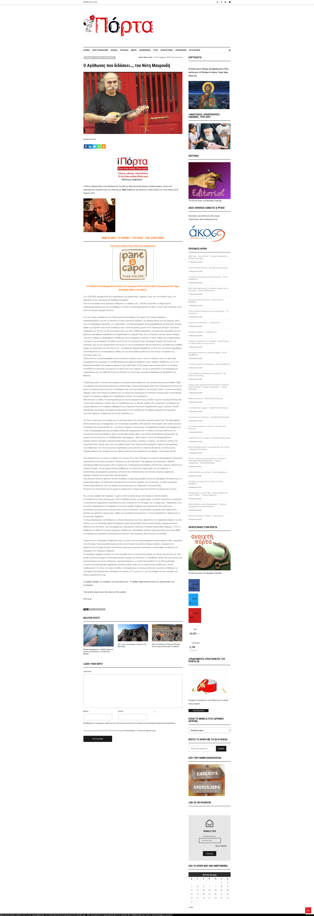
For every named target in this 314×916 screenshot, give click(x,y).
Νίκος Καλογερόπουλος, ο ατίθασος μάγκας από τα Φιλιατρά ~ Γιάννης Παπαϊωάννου (209, 289)
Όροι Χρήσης (194, 50)
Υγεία (155, 50)
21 (215, 894)
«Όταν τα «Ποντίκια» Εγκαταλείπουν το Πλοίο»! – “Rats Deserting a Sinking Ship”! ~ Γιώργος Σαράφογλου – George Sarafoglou (208, 461)
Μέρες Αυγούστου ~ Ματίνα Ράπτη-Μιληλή (206, 398)
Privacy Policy (129, 731)
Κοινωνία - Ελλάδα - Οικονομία (99, 58)
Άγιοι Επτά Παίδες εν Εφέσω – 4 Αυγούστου (206, 516)
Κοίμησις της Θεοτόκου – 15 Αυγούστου (204, 323)
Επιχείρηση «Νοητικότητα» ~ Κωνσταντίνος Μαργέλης (206, 301)
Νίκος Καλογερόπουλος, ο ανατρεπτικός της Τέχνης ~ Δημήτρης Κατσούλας (209, 448)
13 (209, 890)
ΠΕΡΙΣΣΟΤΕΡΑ (198, 711)
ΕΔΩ (124, 190)
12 (204, 890)
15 (221, 890)
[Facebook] (86, 145)
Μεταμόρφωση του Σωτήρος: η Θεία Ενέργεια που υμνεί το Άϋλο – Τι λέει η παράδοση (208, 494)
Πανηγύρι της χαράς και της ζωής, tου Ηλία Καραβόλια (206, 482)
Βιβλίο (134, 50)
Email (120, 711)
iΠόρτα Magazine (100, 50)
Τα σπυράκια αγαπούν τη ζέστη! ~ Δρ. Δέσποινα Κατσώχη (207, 427)
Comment (87, 671)
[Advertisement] (194, 24)
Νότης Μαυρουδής (97, 609)
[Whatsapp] (99, 145)
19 (204, 894)
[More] (103, 145)
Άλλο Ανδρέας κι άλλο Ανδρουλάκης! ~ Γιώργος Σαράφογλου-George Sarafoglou (207, 505)
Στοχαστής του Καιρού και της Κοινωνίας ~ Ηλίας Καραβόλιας (208, 278)
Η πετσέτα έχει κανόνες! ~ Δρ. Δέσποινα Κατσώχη (208, 268)
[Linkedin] (90, 145)
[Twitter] (94, 145)
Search (221, 748)
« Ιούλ (191, 907)
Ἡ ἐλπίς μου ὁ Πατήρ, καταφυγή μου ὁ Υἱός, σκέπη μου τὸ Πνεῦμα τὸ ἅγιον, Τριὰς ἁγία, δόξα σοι (209, 72)
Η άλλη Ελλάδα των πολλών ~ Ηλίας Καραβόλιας (208, 472)
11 (198, 890)
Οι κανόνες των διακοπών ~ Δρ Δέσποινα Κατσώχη (209, 417)
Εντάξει (176, 915)
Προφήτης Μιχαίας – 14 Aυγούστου (203, 332)
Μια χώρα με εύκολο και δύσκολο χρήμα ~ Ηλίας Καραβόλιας (208, 354)
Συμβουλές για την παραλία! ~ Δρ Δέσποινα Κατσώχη (209, 438)
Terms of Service (144, 731)
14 (215, 890)
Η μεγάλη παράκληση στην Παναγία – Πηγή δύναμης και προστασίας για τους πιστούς (209, 342)
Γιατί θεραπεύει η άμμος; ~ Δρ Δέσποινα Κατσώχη (208, 408)
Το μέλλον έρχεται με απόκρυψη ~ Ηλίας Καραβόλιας (209, 364)
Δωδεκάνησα (145, 50)
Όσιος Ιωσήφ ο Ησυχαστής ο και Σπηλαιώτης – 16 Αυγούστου (208, 312)
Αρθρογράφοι (167, 50)
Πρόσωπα (124, 50)
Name (85, 711)
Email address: (209, 836)
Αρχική (86, 50)
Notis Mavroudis (145, 57)
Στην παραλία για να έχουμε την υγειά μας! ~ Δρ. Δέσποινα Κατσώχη (207, 374)
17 (192, 894)
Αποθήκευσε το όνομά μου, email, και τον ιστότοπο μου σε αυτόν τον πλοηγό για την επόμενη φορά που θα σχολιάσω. (129, 723)
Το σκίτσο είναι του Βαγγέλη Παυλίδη (205, 200)
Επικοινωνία (181, 50)
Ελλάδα (114, 50)
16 (228, 890)
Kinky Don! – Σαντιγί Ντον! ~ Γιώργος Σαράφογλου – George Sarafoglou (209, 257)
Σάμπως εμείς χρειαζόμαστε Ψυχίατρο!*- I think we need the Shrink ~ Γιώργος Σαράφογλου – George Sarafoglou (209, 387)
